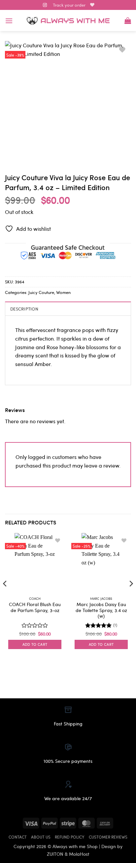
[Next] (131, 596)
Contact (18, 837)
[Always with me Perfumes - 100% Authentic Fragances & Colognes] (68, 20)
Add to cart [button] (35, 644)
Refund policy (70, 837)
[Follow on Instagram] (45, 5)
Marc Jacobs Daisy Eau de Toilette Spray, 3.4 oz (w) (101, 610)
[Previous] (5, 596)
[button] (9, 21)
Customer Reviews (108, 837)
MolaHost (79, 853)
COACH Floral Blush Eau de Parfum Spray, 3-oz (35, 607)
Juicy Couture (41, 292)
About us (41, 837)
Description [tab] (24, 308)
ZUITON (55, 853)
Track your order (69, 5)
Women (63, 292)
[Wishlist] (92, 5)
